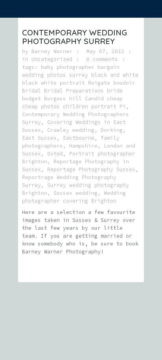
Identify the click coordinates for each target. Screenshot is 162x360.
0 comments (102, 59)
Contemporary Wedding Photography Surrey (74, 37)
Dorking (112, 130)
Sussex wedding (75, 193)
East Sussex (39, 138)
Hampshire (83, 145)
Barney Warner (51, 51)
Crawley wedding (70, 130)
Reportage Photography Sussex (91, 169)
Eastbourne (78, 138)
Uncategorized (51, 59)
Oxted (55, 153)
